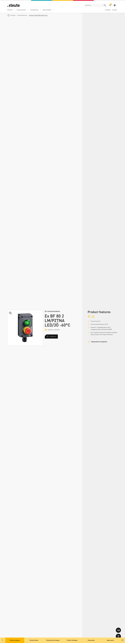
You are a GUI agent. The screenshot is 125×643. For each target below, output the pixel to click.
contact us (53, 336)
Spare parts (110, 640)
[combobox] (93, 5)
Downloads (91, 640)
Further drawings (72, 640)
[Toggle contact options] (118, 630)
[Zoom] (25, 328)
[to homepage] (13, 5)
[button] (14, 10)
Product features (15, 640)
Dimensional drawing (52, 640)
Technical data (33, 640)
